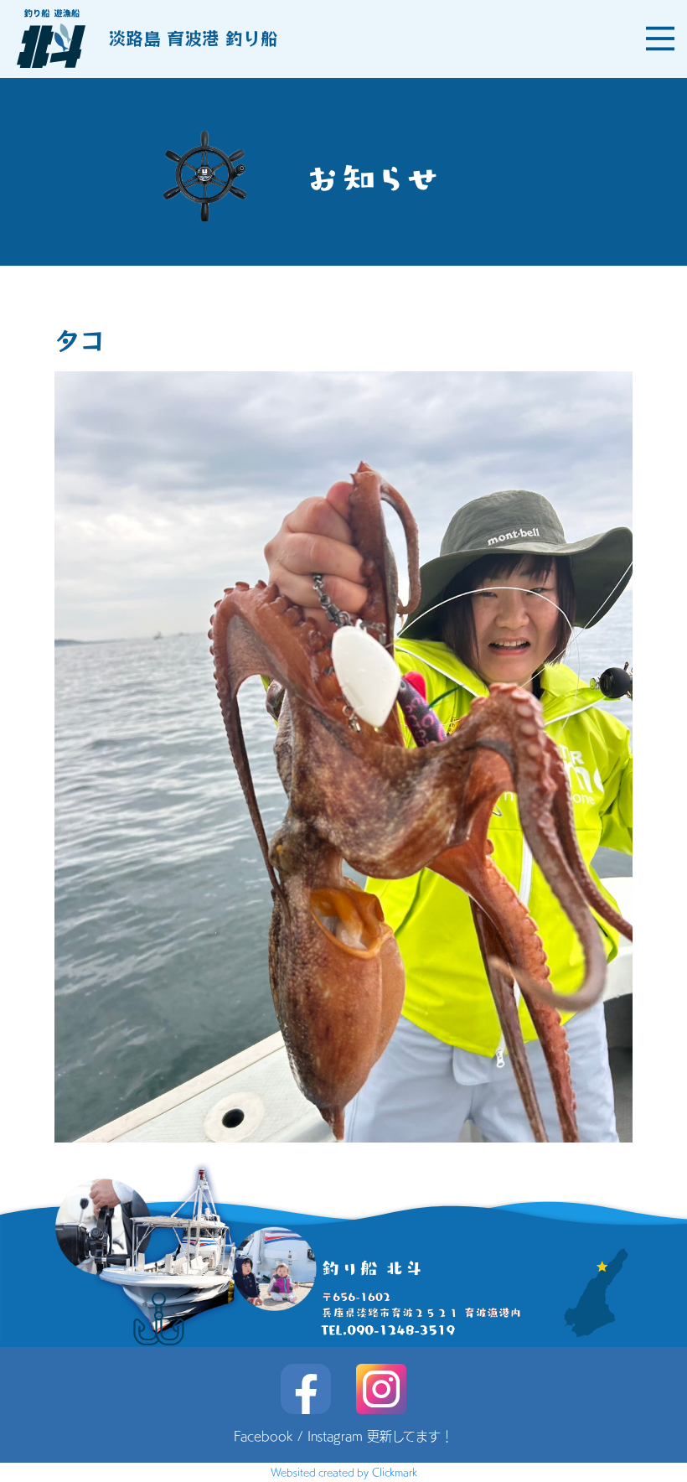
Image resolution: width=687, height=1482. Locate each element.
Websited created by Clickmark (344, 1472)
